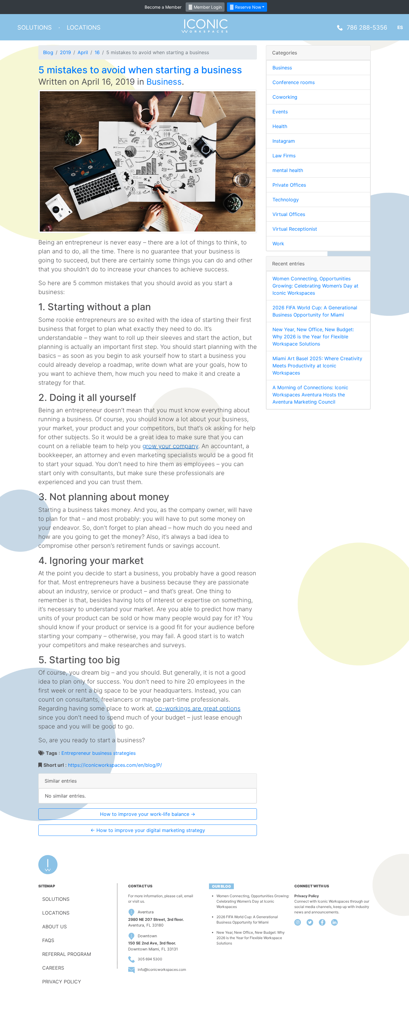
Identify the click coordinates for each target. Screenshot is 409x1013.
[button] (34, 27)
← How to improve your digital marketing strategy (147, 830)
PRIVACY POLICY (61, 982)
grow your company (170, 446)
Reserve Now (247, 7)
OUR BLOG (221, 886)
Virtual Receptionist (294, 229)
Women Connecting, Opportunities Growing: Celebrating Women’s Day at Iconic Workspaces (315, 286)
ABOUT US (54, 927)
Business (164, 82)
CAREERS (53, 968)
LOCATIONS (55, 913)
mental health (287, 170)
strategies (124, 753)
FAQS (48, 940)
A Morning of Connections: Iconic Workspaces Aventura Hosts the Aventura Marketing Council (310, 394)
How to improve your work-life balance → (147, 814)
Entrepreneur (76, 753)
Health (279, 126)
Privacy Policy (306, 896)
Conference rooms (293, 82)
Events (280, 112)
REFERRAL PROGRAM (66, 954)
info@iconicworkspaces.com (162, 969)
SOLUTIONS (55, 899)
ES (400, 27)
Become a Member (163, 7)
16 (97, 52)
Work (278, 244)
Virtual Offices (288, 214)
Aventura (146, 912)
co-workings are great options (197, 708)
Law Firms (284, 156)
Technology (285, 200)
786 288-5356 (367, 27)
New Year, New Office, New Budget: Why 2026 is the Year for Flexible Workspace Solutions (313, 336)
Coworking (284, 97)
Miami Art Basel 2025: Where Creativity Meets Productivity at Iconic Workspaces (317, 365)
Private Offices (289, 185)
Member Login (207, 7)
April (83, 52)
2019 (65, 52)
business (102, 753)
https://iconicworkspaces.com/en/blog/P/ (115, 765)
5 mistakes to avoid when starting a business (140, 70)
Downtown (147, 936)
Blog (48, 52)
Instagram (283, 141)
